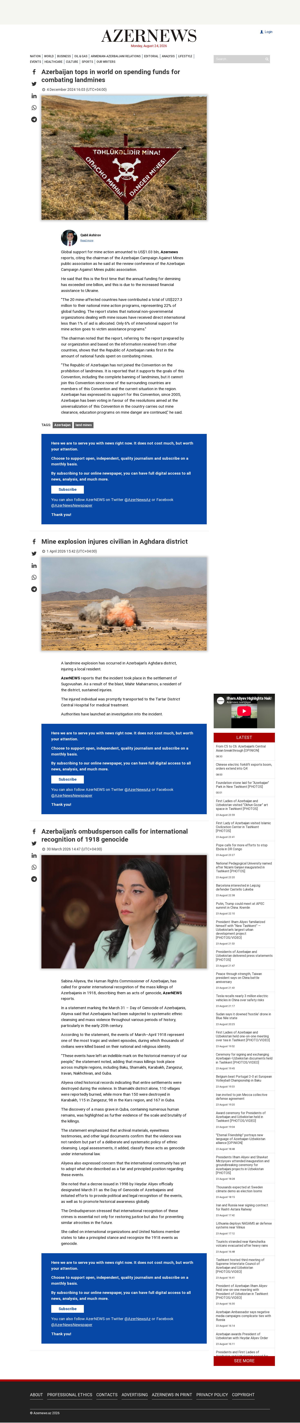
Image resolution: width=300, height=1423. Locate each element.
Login (268, 32)
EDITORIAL (151, 56)
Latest (244, 737)
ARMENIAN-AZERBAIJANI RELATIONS (116, 56)
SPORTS (87, 61)
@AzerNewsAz (137, 499)
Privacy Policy (212, 1394)
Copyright (243, 1394)
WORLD (49, 56)
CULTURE (72, 61)
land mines (84, 425)
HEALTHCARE (53, 61)
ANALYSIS (168, 56)
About (36, 1394)
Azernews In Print (172, 1394)
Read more (86, 240)
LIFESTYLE (185, 56)
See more (244, 1360)
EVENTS (35, 61)
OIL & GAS (80, 56)
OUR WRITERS (106, 61)
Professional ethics (69, 1394)
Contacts (107, 1394)
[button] (34, 72)
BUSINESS (64, 56)
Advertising (135, 1394)
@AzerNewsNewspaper (71, 505)
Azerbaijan (62, 425)
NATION (35, 56)
